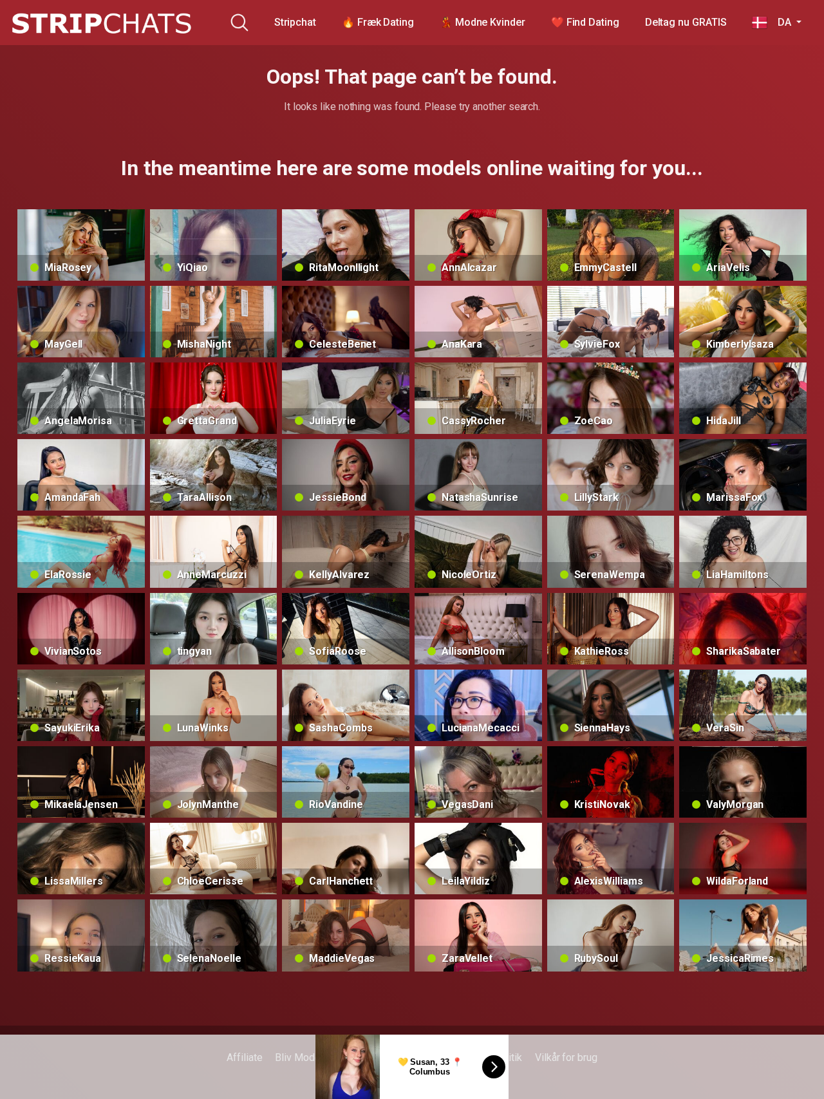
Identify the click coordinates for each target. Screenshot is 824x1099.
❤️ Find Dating (585, 22)
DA (780, 22)
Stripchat (295, 22)
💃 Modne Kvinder (482, 22)
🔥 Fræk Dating (378, 22)
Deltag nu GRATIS (686, 22)
